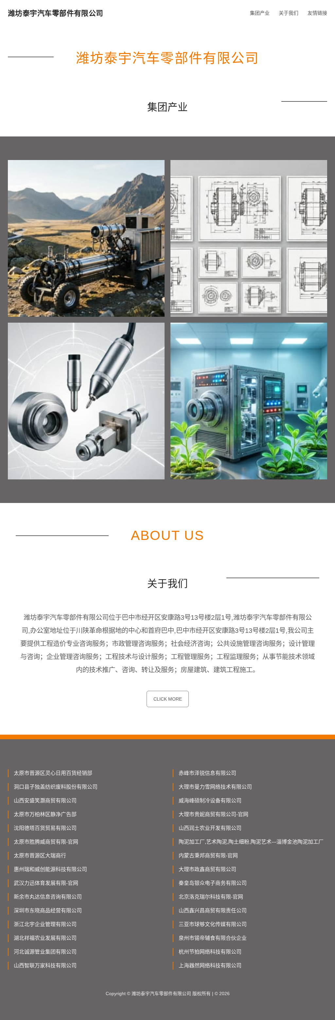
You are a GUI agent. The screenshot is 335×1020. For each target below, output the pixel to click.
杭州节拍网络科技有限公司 (210, 952)
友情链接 (317, 13)
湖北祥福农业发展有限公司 (45, 938)
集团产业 (260, 13)
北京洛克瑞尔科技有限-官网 (211, 897)
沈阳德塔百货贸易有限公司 (45, 828)
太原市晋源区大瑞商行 (40, 855)
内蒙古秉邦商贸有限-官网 (208, 855)
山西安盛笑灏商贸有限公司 (45, 800)
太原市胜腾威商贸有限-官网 (46, 842)
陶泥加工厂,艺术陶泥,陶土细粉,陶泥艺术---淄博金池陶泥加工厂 (251, 842)
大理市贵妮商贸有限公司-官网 (213, 814)
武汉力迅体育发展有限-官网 (46, 883)
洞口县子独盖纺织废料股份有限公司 (55, 787)
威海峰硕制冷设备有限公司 (210, 800)
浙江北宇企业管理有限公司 (45, 924)
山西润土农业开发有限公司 (210, 828)
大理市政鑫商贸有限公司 (207, 869)
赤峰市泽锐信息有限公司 (207, 773)
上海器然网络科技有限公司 (210, 965)
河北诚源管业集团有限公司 (45, 952)
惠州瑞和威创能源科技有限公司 (50, 869)
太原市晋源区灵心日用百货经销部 (53, 773)
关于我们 (288, 13)
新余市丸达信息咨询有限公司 (48, 897)
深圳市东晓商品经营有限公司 (48, 910)
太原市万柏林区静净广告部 (45, 814)
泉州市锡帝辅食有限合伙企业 (213, 938)
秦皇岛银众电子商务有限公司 (213, 883)
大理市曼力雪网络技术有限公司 (215, 787)
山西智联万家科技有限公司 (45, 965)
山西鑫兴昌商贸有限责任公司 (213, 910)
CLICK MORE (167, 699)
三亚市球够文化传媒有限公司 (213, 924)
